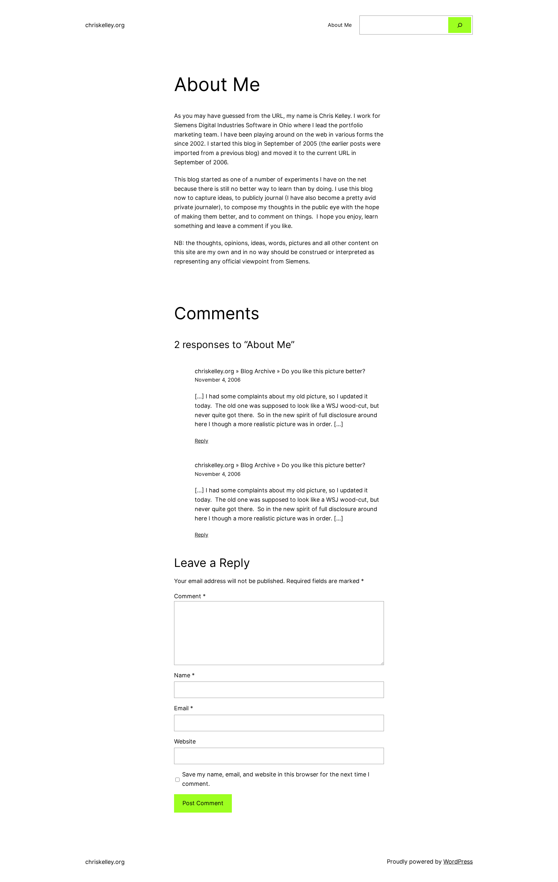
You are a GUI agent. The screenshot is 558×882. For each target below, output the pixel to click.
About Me (340, 25)
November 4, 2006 (218, 379)
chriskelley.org (105, 25)
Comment (190, 596)
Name (184, 675)
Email (183, 708)
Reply (201, 440)
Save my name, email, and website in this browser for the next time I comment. (275, 779)
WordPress (458, 861)
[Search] (459, 25)
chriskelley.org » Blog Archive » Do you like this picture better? (280, 371)
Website (185, 741)
